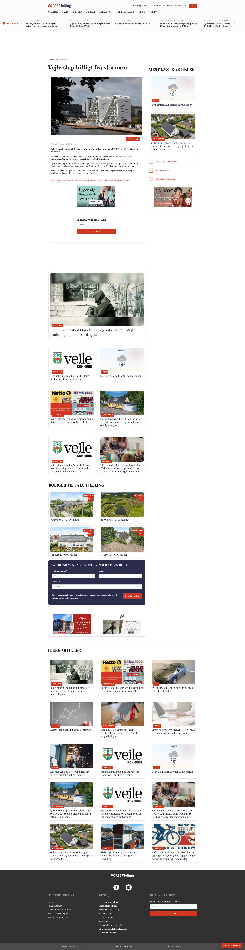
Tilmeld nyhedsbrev (231, 945)
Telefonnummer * (59, 571)
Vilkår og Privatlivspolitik (59, 909)
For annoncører (55, 906)
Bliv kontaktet (132, 596)
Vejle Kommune (106, 921)
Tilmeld (193, 5)
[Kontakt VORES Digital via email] (129, 887)
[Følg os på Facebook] (116, 887)
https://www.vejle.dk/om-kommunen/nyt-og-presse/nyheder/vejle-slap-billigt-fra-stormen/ (91, 180)
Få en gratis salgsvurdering (111, 925)
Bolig (65, 12)
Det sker (90, 12)
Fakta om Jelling (106, 913)
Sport (142, 12)
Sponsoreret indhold (108, 932)
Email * (102, 571)
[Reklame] (96, 196)
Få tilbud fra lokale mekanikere (113, 929)
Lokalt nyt (105, 12)
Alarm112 (53, 12)
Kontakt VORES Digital (58, 913)
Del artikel (131, 139)
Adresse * (56, 582)
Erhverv (77, 12)
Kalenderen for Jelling (109, 909)
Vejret (153, 12)
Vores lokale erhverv (108, 906)
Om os (51, 902)
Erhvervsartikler (106, 917)
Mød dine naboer (125, 12)
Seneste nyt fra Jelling (108, 902)
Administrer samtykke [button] (58, 917)
